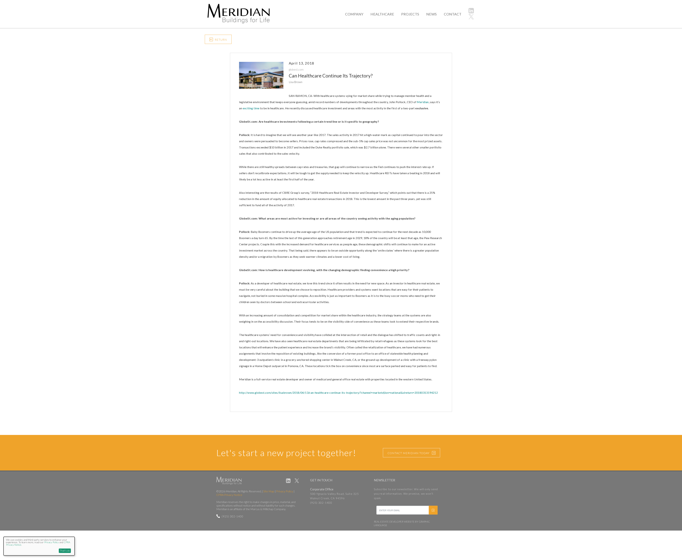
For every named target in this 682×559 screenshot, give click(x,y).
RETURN (221, 39)
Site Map (268, 491)
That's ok (65, 550)
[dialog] (39, 546)
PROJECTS (410, 14)
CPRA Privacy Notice (229, 494)
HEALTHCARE (382, 14)
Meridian (423, 102)
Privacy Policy (284, 491)
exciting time (251, 108)
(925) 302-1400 (232, 516)
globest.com (296, 69)
